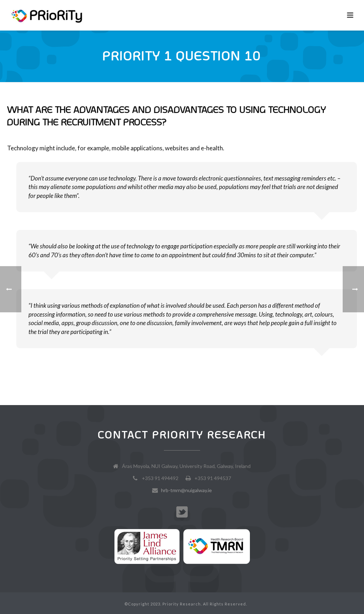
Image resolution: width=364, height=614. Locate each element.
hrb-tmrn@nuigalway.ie (186, 490)
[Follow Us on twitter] (182, 512)
